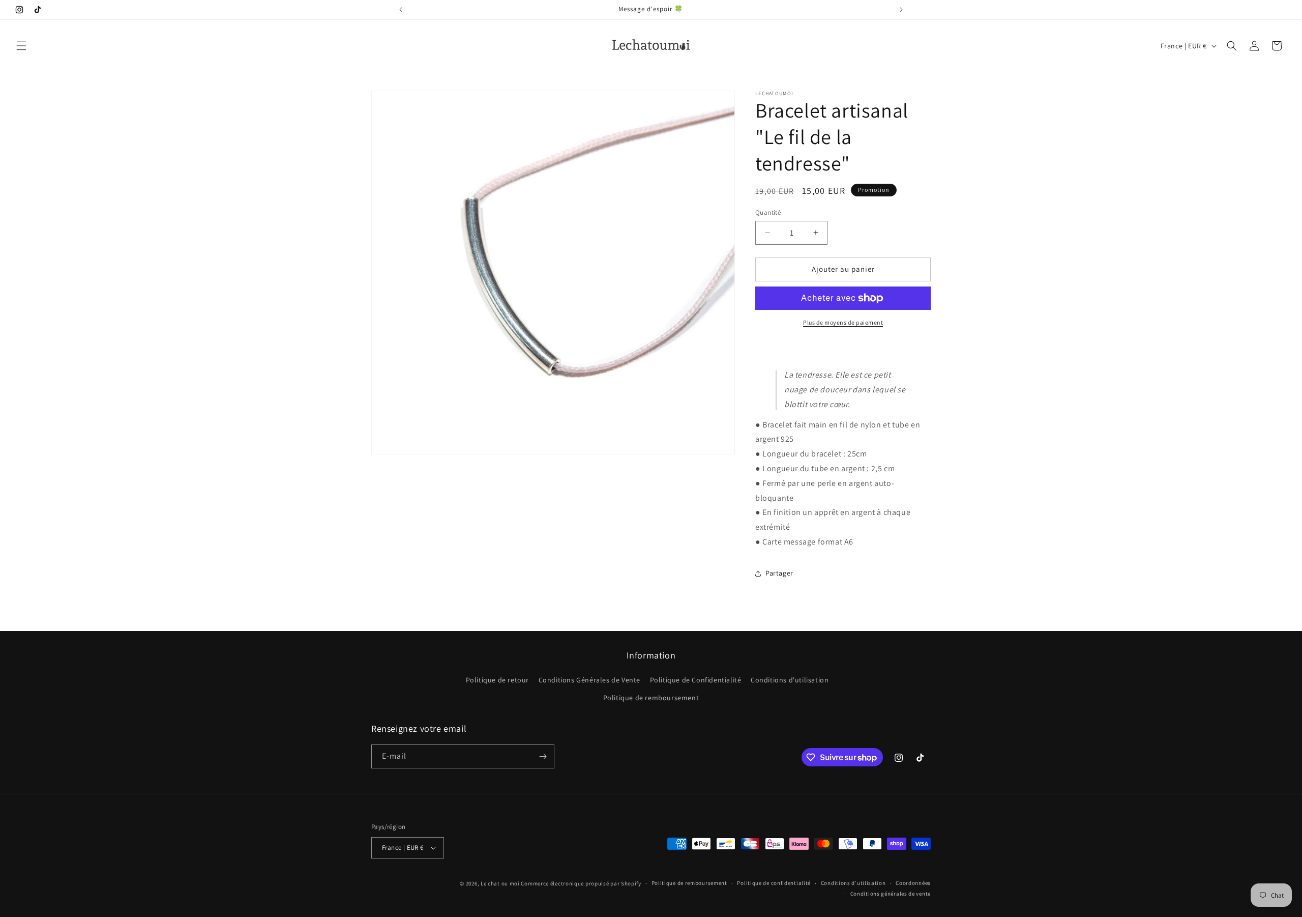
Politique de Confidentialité (696, 679)
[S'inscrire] (542, 756)
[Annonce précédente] (401, 9)
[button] (21, 46)
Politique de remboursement (651, 697)
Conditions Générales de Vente (589, 679)
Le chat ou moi (501, 883)
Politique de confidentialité (774, 882)
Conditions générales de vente (890, 893)
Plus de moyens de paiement (843, 322)
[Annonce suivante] (901, 9)
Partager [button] (779, 573)
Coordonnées (913, 882)
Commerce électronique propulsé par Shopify (581, 883)
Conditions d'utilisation (789, 679)
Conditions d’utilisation (853, 882)
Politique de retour (497, 679)
